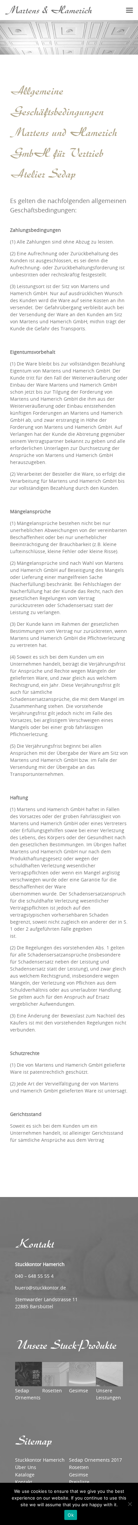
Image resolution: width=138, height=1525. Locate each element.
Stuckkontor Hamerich (40, 1460)
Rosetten (79, 1467)
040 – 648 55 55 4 (34, 1276)
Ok (71, 1515)
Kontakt (23, 1482)
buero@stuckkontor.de (40, 1287)
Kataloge (24, 1474)
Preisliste (79, 1482)
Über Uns (25, 1467)
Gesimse (78, 1474)
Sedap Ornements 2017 (95, 1460)
